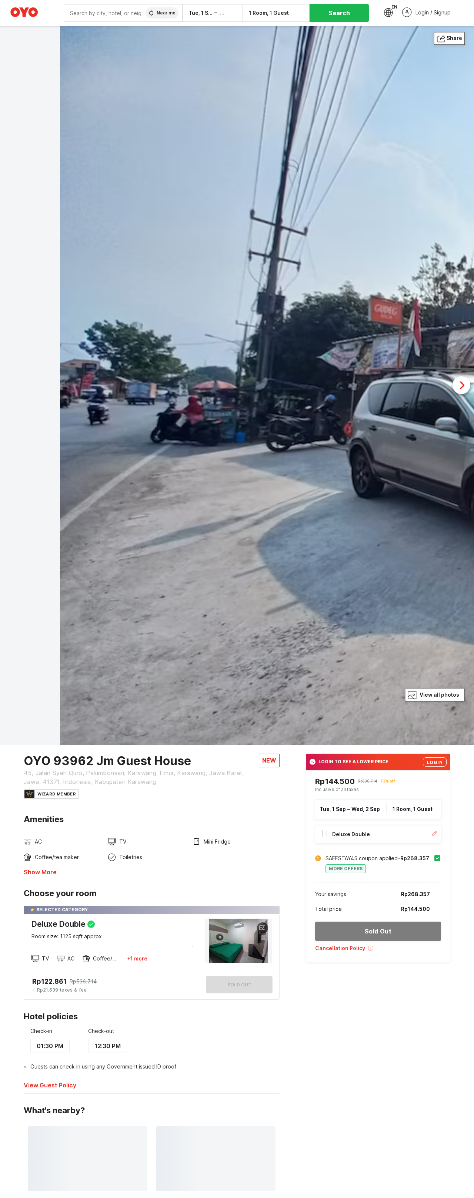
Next (461, 385)
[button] (378, 950)
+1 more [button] (137, 958)
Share (454, 38)
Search (339, 13)
